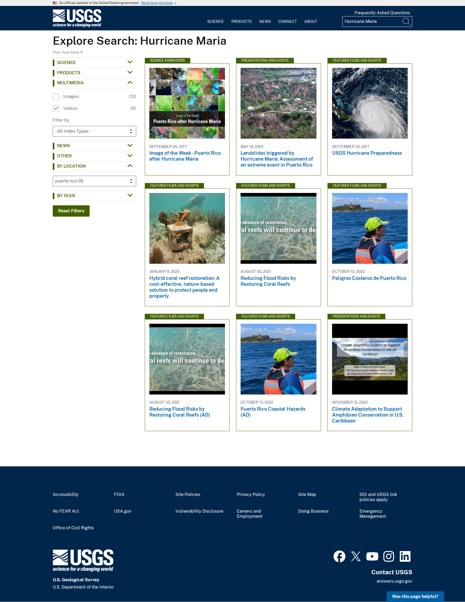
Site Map (307, 494)
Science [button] (66, 62)
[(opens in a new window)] (339, 555)
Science (215, 21)
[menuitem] (215, 18)
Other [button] (64, 156)
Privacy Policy (251, 494)
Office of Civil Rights (73, 528)
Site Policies (187, 494)
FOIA (119, 494)
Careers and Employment (249, 514)
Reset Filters (71, 210)
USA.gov (122, 511)
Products (241, 21)
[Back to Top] (445, 582)
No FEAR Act (66, 511)
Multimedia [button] (70, 82)
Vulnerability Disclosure (199, 511)
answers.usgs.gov (394, 581)
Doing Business (313, 511)
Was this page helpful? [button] (415, 596)
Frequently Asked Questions (382, 12)
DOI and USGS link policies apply (378, 497)
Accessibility (66, 494)
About (310, 21)
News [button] (63, 145)
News (265, 21)
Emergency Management (373, 514)
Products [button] (68, 72)
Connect (287, 21)
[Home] (77, 26)
